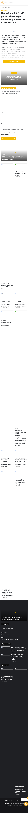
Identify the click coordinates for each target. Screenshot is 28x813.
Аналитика (9, 7)
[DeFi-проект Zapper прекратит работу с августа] (21, 167)
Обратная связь (5, 634)
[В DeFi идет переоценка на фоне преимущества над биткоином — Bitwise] (21, 296)
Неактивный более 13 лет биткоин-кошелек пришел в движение (14, 77)
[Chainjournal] (7, 2)
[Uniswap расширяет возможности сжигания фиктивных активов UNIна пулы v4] (7, 222)
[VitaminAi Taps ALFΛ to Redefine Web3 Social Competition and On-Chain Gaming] (5, 657)
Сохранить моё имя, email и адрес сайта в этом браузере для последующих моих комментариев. (12, 132)
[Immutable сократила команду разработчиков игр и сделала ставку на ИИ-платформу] (7, 314)
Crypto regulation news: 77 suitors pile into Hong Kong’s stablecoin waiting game (18, 649)
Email (3, 118)
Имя (2, 112)
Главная (4, 7)
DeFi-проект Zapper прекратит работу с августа (20, 173)
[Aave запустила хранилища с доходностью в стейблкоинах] (7, 296)
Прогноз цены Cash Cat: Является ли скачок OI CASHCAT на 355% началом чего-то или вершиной (7, 592)
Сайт (2, 123)
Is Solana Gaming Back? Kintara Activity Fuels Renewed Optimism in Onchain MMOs (20, 789)
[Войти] (18, 3)
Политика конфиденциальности (9, 639)
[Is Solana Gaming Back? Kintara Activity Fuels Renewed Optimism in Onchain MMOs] (21, 726)
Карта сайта (4, 632)
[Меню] (26, 3)
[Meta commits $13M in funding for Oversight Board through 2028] (7, 671)
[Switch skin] (20, 3)
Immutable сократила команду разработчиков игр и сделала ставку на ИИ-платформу (7, 322)
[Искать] (23, 3)
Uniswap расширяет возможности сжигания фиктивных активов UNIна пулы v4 (7, 285)
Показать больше (14, 61)
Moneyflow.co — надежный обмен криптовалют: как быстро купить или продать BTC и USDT (13, 157)
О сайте (3, 637)
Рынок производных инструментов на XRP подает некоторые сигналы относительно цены (21, 461)
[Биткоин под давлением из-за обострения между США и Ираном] (21, 474)
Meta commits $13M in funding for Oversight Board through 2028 (7, 678)
